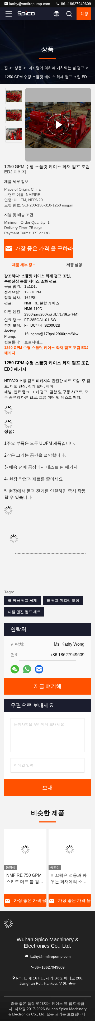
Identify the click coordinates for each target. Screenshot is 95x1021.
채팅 (84, 14)
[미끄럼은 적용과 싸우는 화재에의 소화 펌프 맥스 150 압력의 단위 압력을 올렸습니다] (70, 849)
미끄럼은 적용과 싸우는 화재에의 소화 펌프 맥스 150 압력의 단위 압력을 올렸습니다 (69, 879)
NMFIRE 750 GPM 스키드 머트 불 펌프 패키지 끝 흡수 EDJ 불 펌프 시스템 (24, 879)
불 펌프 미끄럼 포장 (62, 600)
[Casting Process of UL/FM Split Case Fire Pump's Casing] (58, 124)
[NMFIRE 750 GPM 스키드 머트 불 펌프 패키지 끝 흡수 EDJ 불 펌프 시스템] (25, 849)
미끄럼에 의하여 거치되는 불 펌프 (56, 68)
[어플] (27, 669)
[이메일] (39, 669)
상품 (18, 68)
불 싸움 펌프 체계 (22, 600)
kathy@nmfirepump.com (29, 4)
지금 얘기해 (47, 686)
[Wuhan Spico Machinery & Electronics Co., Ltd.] (26, 13)
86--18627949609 (75, 4)
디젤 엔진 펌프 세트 (24, 612)
